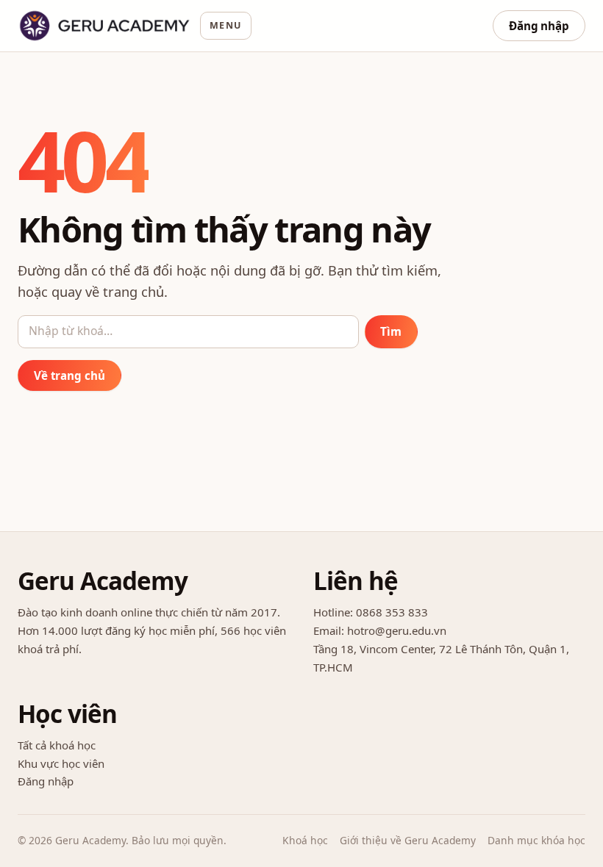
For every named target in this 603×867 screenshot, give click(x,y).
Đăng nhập (539, 25)
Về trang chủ (69, 375)
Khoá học (305, 840)
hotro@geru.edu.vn (396, 630)
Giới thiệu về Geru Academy (408, 840)
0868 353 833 (392, 612)
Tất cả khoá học (57, 745)
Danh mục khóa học (536, 840)
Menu (226, 25)
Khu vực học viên (61, 763)
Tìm (391, 331)
